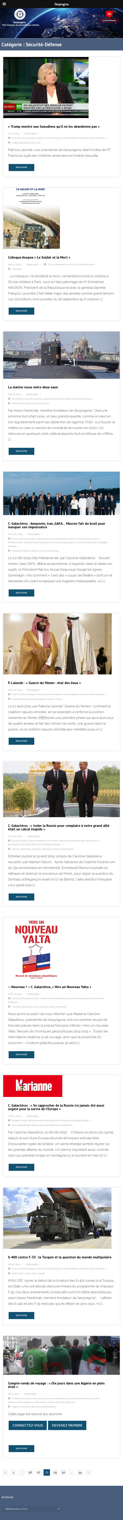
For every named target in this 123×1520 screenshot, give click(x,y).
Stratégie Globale (51, 844)
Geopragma (31, 133)
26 (30, 1472)
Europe (24, 841)
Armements (18, 399)
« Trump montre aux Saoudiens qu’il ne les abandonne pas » (54, 126)
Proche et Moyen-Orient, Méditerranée (64, 138)
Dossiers (29, 399)
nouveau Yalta (47, 1007)
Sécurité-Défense (95, 138)
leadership (25, 849)
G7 (45, 551)
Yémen (58, 699)
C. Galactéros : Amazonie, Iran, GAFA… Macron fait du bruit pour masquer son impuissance (56, 525)
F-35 (26, 1273)
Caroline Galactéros (22, 1007)
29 (55, 1472)
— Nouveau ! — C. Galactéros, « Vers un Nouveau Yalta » (49, 987)
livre (36, 1007)
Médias (40, 841)
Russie (68, 399)
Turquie (41, 1273)
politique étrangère (42, 849)
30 (63, 1472)
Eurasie (38, 399)
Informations (62, 264)
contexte (25, 1406)
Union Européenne (49, 1125)
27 (38, 1472)
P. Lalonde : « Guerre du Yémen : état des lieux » (44, 682)
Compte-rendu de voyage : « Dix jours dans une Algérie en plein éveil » (56, 1385)
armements (18, 403)
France (51, 264)
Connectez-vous (27, 1425)
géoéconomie (50, 399)
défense (29, 403)
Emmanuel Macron (21, 551)
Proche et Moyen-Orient (30, 138)
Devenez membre (67, 1425)
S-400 (32, 1273)
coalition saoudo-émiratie (25, 699)
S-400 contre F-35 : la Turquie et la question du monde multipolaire (59, 1257)
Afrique (16, 1398)
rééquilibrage (24, 1125)
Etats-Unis (35, 142)
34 (80, 1472)
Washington (67, 849)
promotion (61, 1007)
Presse (54, 841)
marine (38, 403)
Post (14, 138)
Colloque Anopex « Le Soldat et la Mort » (39, 257)
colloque (16, 269)
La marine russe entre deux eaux (33, 387)
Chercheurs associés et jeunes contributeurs (44, 1398)
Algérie (16, 1406)
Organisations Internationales (51, 539)
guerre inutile (47, 699)
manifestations (49, 1406)
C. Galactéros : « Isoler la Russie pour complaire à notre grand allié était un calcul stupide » (58, 827)
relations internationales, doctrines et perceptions (50, 542)
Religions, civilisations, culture (39, 1402)
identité (35, 1406)
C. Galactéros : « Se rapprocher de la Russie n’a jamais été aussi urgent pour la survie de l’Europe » (56, 1107)
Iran (49, 551)
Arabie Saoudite (20, 142)
